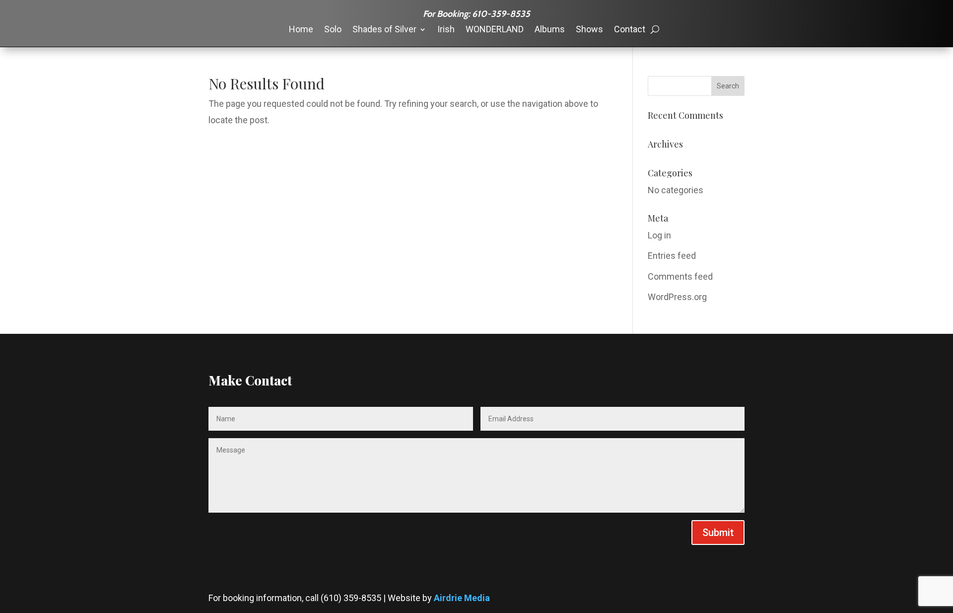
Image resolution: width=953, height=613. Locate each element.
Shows (589, 30)
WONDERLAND (495, 30)
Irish (446, 30)
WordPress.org (677, 297)
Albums (550, 30)
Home (301, 30)
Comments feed (680, 276)
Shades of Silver (384, 30)
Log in (659, 235)
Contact (629, 30)
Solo (332, 30)
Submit (718, 532)
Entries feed (672, 255)
